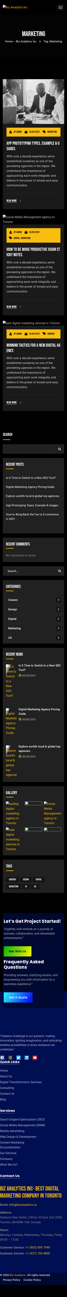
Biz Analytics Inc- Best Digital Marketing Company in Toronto (31, 1192)
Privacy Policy (11, 1280)
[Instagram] (10, 1057)
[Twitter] (18, 1057)
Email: (4, 1205)
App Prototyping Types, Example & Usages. (33, 146)
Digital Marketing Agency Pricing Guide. (30, 487)
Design (33, 609)
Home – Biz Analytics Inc (20, 41)
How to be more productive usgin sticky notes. (33, 252)
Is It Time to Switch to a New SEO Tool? (31, 478)
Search (7, 434)
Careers (51, 333)
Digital (17, 238)
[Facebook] (2, 1057)
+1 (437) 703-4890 (37, 1253)
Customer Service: (12, 1247)
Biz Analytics (18, 1275)
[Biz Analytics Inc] (15, 7)
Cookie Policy (32, 1280)
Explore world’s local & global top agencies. (33, 496)
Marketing (52, 131)
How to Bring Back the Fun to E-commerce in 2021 (32, 517)
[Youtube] (35, 1057)
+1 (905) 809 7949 (37, 1247)
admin (19, 131)
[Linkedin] (26, 1057)
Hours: (4, 1230)
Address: (6, 1212)
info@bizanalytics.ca (23, 1205)
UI (26, 886)
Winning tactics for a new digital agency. (33, 348)
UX (33, 637)
